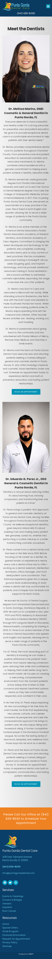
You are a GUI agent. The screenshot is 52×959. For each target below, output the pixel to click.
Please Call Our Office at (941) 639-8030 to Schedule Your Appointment (26, 818)
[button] (48, 6)
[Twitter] (10, 882)
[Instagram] (15, 882)
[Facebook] (4, 882)
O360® (31, 954)
